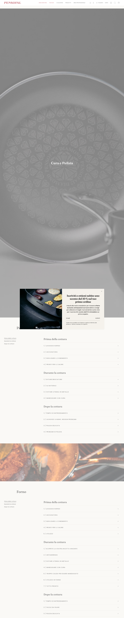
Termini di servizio (76, 324)
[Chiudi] (101, 291)
